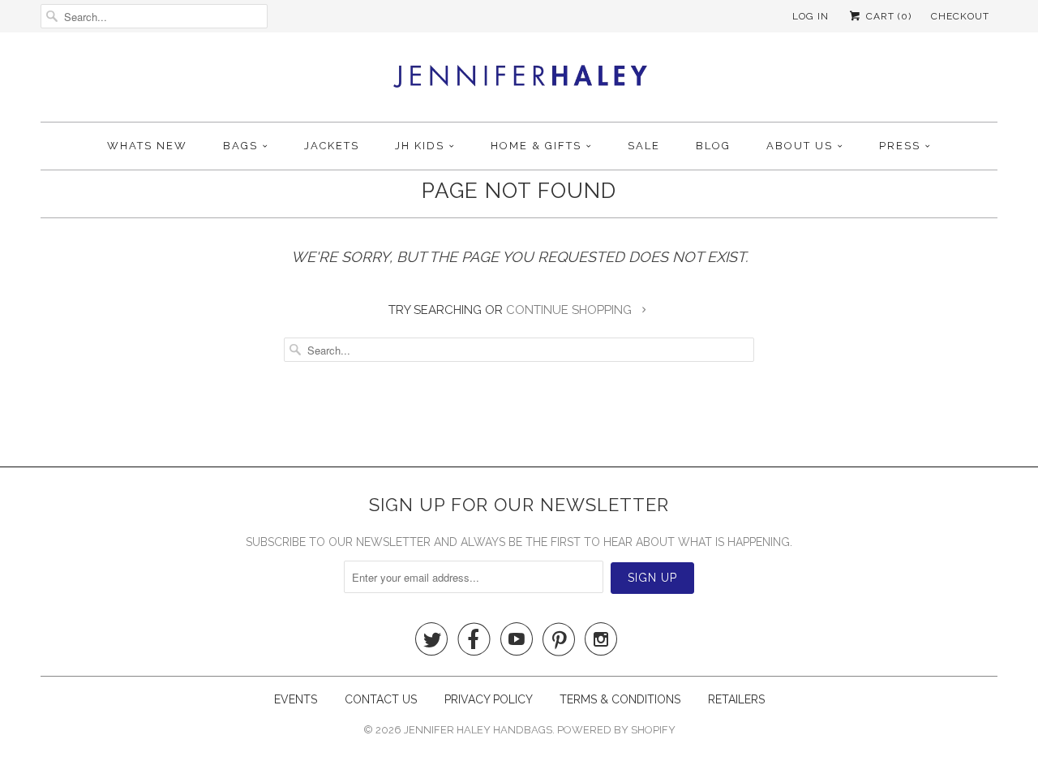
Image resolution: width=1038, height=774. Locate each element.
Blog (713, 146)
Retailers (736, 699)
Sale (644, 146)
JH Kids (419, 146)
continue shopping (570, 310)
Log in (810, 16)
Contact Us (382, 699)
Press (899, 146)
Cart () (887, 16)
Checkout (960, 16)
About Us (799, 146)
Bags (240, 146)
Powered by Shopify (616, 730)
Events (295, 699)
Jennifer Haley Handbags (478, 730)
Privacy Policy (489, 699)
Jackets (331, 146)
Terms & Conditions (620, 699)
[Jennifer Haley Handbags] (519, 81)
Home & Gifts (536, 146)
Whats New (147, 146)
